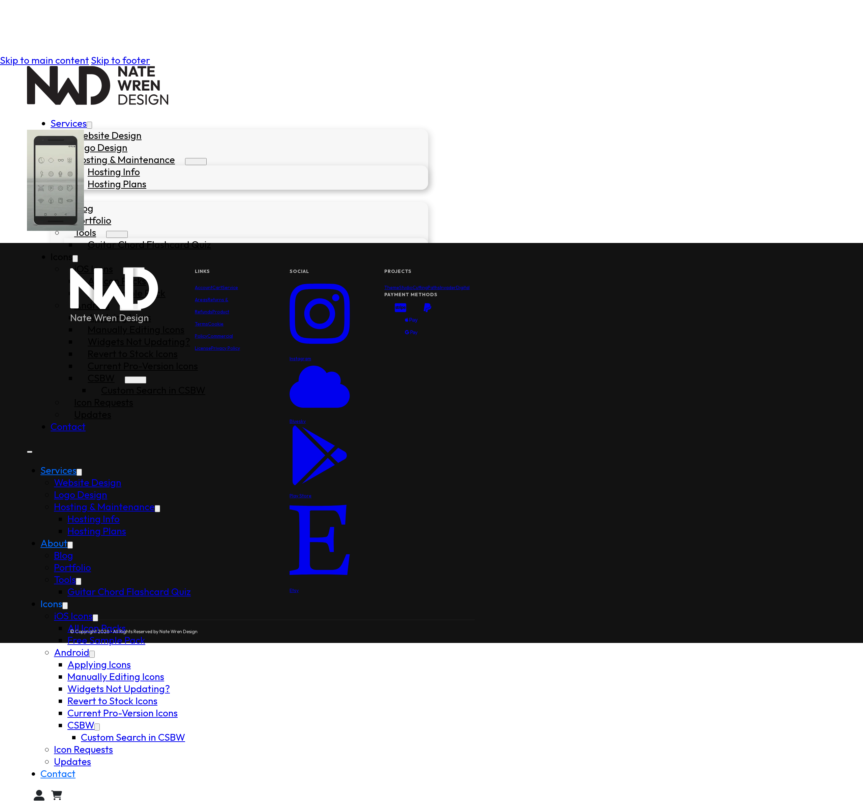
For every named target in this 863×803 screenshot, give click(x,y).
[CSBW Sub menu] (97, 727)
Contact (68, 426)
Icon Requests (83, 749)
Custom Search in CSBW (133, 737)
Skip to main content (44, 60)
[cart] (56, 797)
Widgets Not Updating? (118, 688)
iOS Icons (73, 616)
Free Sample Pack (106, 640)
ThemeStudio (398, 287)
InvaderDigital (455, 287)
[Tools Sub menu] (117, 234)
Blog (63, 555)
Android (71, 652)
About (53, 543)
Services (69, 123)
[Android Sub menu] (92, 654)
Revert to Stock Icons (112, 700)
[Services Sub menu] (89, 125)
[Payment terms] (411, 321)
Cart (217, 287)
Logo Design (100, 147)
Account (203, 287)
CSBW (80, 725)
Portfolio (92, 220)
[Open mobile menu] (29, 452)
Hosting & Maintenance (124, 159)
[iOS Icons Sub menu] (95, 617)
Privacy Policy (225, 348)
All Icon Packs (96, 628)
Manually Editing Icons (115, 676)
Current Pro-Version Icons (122, 713)
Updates (72, 761)
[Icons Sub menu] (75, 258)
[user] (39, 797)
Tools (85, 232)
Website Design (108, 135)
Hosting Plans (117, 184)
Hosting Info (114, 171)
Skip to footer (120, 60)
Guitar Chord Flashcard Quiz (149, 244)
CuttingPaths (426, 287)
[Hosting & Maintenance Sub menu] (196, 161)
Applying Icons (99, 664)
